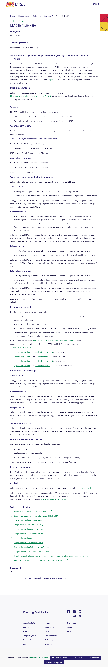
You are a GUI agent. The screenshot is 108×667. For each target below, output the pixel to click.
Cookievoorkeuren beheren (87, 658)
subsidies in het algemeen (21, 347)
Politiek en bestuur (52, 636)
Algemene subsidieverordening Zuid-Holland (33, 511)
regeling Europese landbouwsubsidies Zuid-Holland (54, 340)
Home (47, 623)
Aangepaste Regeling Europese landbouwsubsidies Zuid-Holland (41, 560)
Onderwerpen (50, 627)
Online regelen (50, 640)
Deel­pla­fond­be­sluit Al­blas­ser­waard (29, 524)
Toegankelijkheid (29, 636)
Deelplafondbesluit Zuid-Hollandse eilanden (33, 551)
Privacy (26, 631)
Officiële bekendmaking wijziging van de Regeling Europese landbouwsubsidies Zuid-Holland (52, 556)
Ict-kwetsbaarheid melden (30, 642)
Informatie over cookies (38, 658)
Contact (70, 627)
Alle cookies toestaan (61, 658)
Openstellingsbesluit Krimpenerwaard (30, 538)
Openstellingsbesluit (22, 352)
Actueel (48, 631)
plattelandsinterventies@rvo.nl (53, 499)
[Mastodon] (74, 616)
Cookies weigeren (54, 662)
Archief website (29, 623)
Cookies (26, 627)
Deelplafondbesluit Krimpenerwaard (30, 542)
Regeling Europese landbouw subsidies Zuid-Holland (36, 516)
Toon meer (49, 644)
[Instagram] (80, 616)
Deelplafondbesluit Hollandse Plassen (30, 533)
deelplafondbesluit (43, 352)
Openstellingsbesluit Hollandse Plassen (31, 529)
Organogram (71, 623)
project (51, 79)
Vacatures (70, 631)
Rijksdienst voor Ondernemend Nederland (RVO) (31, 96)
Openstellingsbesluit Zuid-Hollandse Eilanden (33, 547)
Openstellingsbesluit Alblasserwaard (30, 520)
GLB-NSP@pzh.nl (86, 488)
